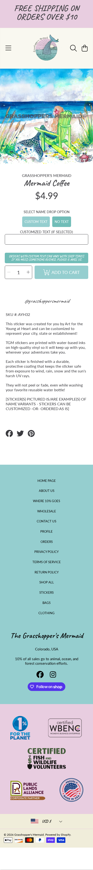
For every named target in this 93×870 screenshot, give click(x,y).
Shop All (46, 582)
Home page (46, 481)
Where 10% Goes (46, 501)
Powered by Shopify (58, 834)
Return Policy (47, 572)
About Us (46, 491)
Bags (46, 603)
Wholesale (46, 511)
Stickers (46, 592)
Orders (47, 542)
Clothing (46, 613)
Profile (46, 531)
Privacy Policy (46, 552)
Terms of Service (46, 562)
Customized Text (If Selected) (46, 232)
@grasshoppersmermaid (46, 300)
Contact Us (46, 521)
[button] (8, 48)
